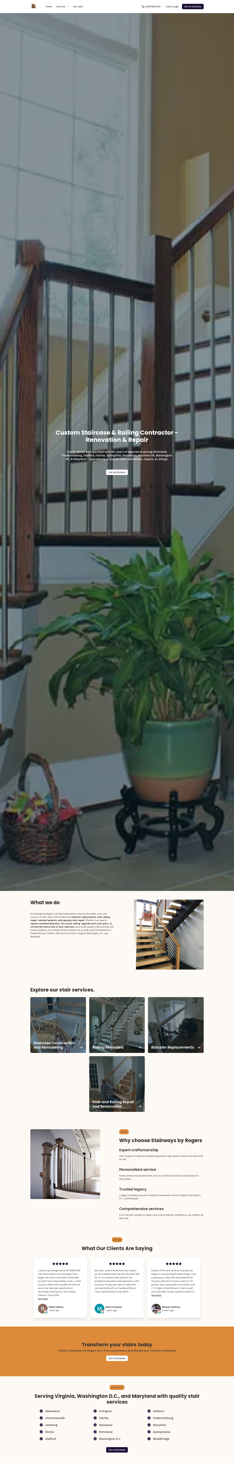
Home (49, 6)
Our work (78, 6)
